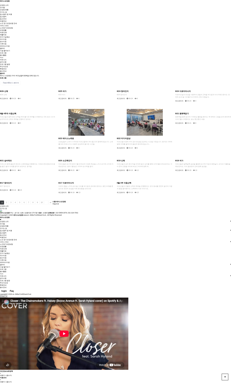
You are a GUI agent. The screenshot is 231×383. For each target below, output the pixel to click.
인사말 (2, 7)
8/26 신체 (4, 91)
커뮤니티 (3, 60)
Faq (12, 291)
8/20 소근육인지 (65, 160)
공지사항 (3, 62)
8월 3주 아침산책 (124, 183)
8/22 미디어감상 (123, 138)
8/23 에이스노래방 (66, 138)
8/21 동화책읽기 (182, 113)
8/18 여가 (179, 160)
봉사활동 (3, 55)
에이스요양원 (5, 1)
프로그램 (3, 53)
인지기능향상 (5, 37)
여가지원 (3, 39)
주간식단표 (4, 67)
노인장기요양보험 (6, 28)
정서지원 (3, 42)
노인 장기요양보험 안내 (8, 23)
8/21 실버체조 (6, 160)
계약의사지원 (5, 46)
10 (42, 202)
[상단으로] (225, 377)
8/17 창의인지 (6, 183)
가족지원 (3, 44)
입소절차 (3, 17)
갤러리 (2, 48)
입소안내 (3, 19)
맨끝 (51, 203)
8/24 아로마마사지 (183, 91)
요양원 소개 (4, 5)
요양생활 (3, 30)
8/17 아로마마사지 (66, 183)
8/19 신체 (121, 160)
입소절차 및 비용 (6, 14)
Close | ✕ (3, 296)
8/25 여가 (62, 91)
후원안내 (3, 69)
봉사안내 (3, 71)
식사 (1, 57)
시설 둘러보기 (5, 51)
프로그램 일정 (5, 64)
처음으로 (56, 204)
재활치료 (3, 35)
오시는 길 (3, 12)
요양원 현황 (4, 10)
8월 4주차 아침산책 (8, 113)
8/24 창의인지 (123, 91)
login (4, 291)
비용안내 (3, 21)
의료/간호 (3, 32)
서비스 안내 (4, 26)
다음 (46, 203)
